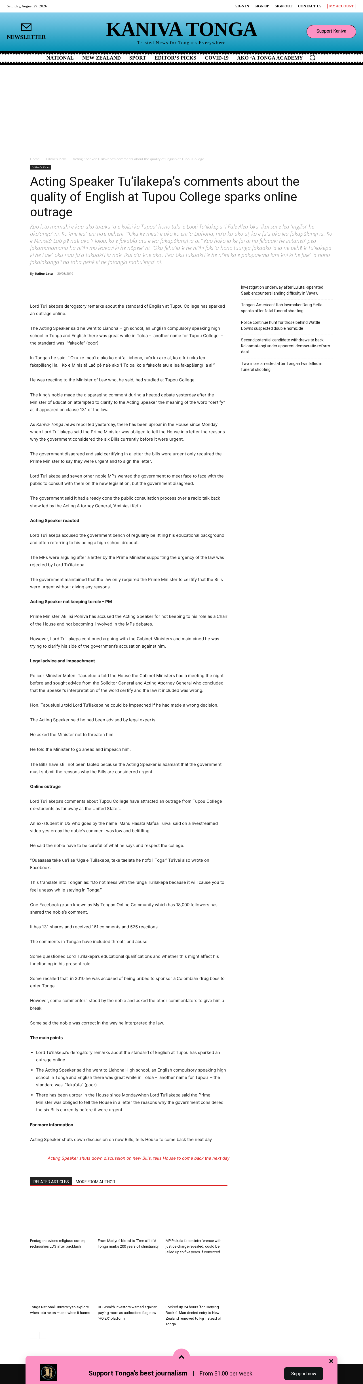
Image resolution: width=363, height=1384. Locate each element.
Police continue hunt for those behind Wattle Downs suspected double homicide (280, 325)
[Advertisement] (181, 107)
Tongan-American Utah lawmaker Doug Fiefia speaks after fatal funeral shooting (281, 308)
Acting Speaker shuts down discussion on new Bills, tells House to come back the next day (138, 1158)
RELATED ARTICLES (51, 1182)
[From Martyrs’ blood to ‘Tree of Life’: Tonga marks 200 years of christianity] (129, 1214)
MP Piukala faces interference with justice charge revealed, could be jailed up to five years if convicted (193, 1246)
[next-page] (42, 1335)
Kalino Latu (44, 273)
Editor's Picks (56, 159)
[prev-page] (33, 1335)
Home (35, 159)
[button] (312, 57)
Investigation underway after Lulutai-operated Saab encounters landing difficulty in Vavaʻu (282, 290)
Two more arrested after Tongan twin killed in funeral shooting (281, 366)
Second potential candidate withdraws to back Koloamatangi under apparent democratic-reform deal (285, 346)
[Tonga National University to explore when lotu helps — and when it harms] (61, 1281)
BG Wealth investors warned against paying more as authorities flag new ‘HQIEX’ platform (127, 1312)
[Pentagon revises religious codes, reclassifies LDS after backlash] (61, 1214)
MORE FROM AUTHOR (95, 1182)
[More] (97, 286)
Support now (303, 1373)
